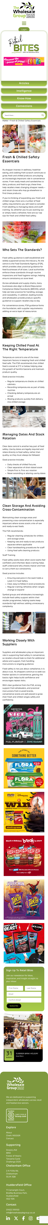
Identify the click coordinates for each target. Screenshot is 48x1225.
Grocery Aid (11, 1150)
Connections (24, 106)
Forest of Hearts (13, 1156)
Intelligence (24, 91)
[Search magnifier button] (43, 115)
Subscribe (14, 1006)
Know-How (24, 98)
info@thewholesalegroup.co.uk (20, 1213)
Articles (24, 83)
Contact (10, 1139)
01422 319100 (12, 1210)
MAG (8, 1153)
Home (5, 121)
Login (24, 30)
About (9, 1133)
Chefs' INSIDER (13, 1136)
